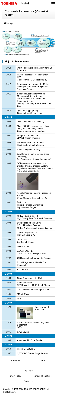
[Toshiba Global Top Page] (10, 3)
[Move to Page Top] (51, 390)
